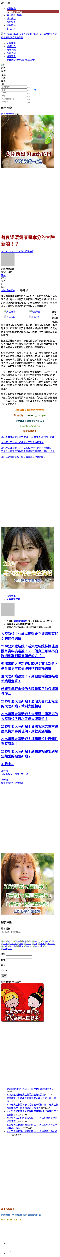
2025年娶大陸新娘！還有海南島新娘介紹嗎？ (23, 457)
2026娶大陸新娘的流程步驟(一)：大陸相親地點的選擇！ (28, 437)
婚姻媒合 (11, 46)
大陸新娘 (11, 43)
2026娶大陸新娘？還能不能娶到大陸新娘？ (22, 442)
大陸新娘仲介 (13, 599)
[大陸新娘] (9, 312)
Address (5, 970)
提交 (4, 976)
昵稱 (3, 954)
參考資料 (11, 28)
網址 (3, 965)
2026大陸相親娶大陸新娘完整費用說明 (26, 1094)
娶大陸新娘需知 (14, 12)
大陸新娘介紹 (20, 621)
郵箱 (3, 959)
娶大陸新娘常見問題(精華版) (21, 60)
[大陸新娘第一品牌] (27, 167)
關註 (3, 275)
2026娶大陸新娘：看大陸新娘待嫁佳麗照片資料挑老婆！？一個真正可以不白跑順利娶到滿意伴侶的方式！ (29, 651)
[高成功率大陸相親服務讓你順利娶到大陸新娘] (22, 1021)
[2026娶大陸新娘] (27, 588)
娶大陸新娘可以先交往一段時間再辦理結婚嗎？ (30, 1089)
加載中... (7, 764)
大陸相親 (11, 50)
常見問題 (11, 25)
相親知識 (11, 8)
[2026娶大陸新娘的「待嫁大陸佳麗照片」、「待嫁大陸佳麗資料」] (27, 914)
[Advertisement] (30, 200)
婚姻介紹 (11, 53)
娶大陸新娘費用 (14, 15)
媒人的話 (11, 18)
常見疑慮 (11, 22)
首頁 (3, 114)
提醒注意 (11, 56)
